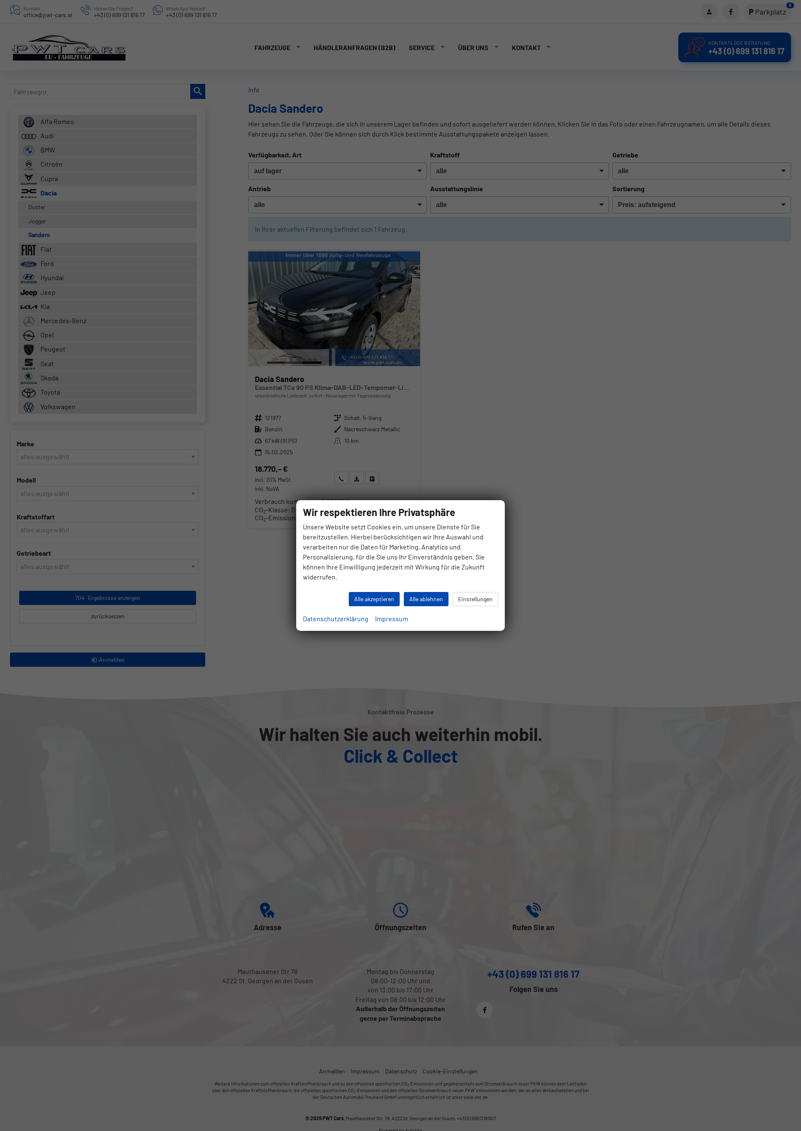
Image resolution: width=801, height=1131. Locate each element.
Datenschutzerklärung (335, 618)
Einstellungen (475, 598)
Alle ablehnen (426, 598)
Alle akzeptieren (374, 598)
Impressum (391, 618)
